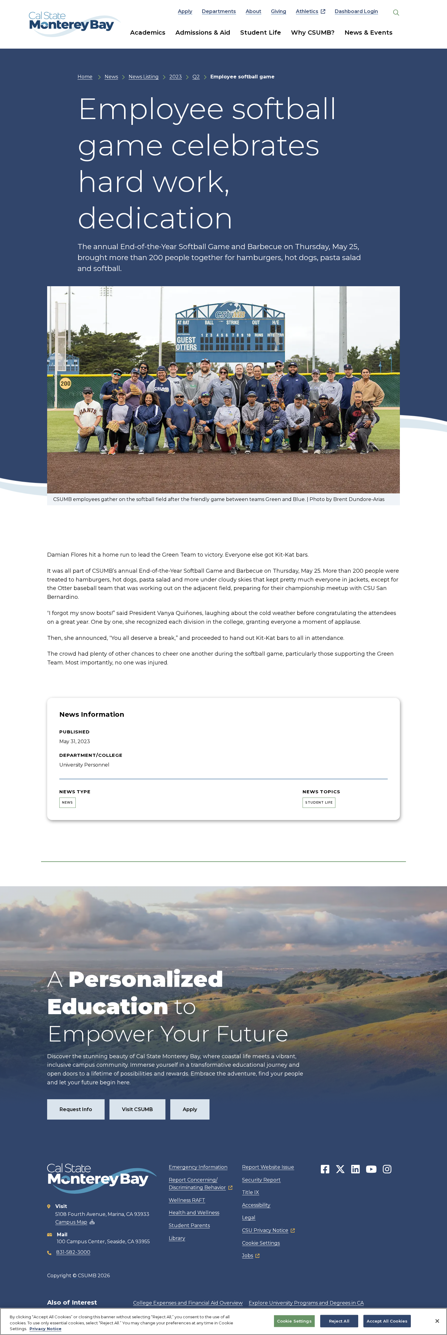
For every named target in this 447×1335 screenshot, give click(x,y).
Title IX (250, 1192)
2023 (175, 77)
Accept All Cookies (387, 1320)
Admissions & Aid (202, 32)
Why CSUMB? (312, 32)
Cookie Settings (261, 1243)
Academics (147, 32)
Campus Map (71, 1222)
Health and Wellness (194, 1213)
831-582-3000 (73, 1252)
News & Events (369, 32)
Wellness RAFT (187, 1200)
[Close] (437, 1321)
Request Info (76, 1109)
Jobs (247, 1255)
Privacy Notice (45, 1328)
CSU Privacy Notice (265, 1230)
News (111, 77)
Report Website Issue (268, 1167)
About (253, 11)
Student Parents (189, 1225)
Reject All (339, 1320)
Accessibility (256, 1205)
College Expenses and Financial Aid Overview (188, 1303)
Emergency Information (198, 1167)
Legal (248, 1217)
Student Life (260, 32)
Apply (185, 11)
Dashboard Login (356, 11)
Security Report (261, 1180)
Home (85, 77)
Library (177, 1238)
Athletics (307, 11)
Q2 (196, 77)
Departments (219, 11)
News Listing (144, 77)
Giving (278, 11)
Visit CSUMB (137, 1109)
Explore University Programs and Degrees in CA (306, 1303)
